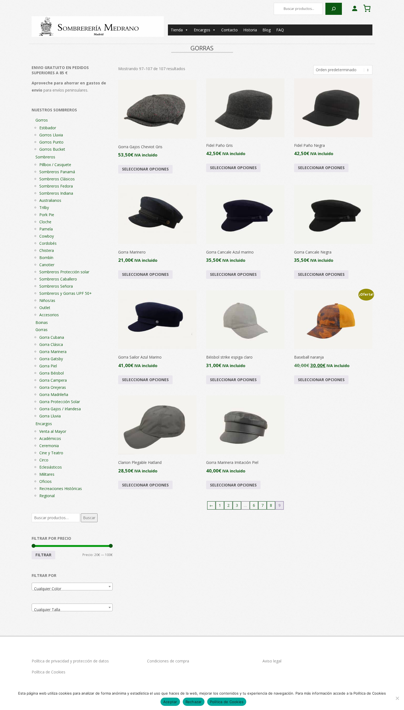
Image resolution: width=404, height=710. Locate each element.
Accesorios (49, 314)
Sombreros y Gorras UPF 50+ (65, 293)
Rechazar (194, 702)
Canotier (46, 264)
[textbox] (72, 589)
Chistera (46, 250)
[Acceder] (354, 8)
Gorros (41, 120)
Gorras (41, 329)
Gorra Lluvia (50, 416)
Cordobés (48, 243)
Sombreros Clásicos (57, 178)
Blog (266, 29)
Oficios (45, 481)
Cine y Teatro (51, 452)
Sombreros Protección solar (64, 271)
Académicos (50, 438)
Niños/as (47, 300)
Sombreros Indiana (56, 193)
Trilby (44, 207)
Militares (46, 474)
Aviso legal (271, 661)
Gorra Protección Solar (59, 401)
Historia (250, 29)
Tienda (177, 29)
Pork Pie (46, 214)
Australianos (50, 200)
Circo (43, 460)
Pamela (46, 229)
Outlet (44, 307)
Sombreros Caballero (58, 279)
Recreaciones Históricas (60, 488)
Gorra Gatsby (51, 358)
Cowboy (46, 236)
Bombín (46, 257)
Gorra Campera (53, 380)
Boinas (41, 322)
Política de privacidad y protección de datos (70, 661)
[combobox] (72, 586)
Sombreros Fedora (56, 186)
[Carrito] (366, 8)
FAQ (280, 29)
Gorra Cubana (51, 337)
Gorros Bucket (52, 149)
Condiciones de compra (168, 661)
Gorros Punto (51, 142)
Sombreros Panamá (57, 171)
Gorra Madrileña (53, 394)
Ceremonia (49, 445)
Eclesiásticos (50, 467)
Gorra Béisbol (51, 373)
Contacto (229, 29)
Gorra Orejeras (52, 387)
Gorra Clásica (51, 344)
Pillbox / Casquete (55, 164)
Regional (47, 495)
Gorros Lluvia (51, 134)
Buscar (89, 517)
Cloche (45, 221)
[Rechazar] (397, 698)
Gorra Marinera (53, 351)
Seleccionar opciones (145, 169)
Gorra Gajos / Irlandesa (60, 408)
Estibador (47, 127)
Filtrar (43, 554)
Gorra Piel (48, 365)
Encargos (202, 29)
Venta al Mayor (52, 431)
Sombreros (45, 156)
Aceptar (170, 702)
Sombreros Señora (56, 286)
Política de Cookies (48, 672)
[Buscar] (333, 9)
